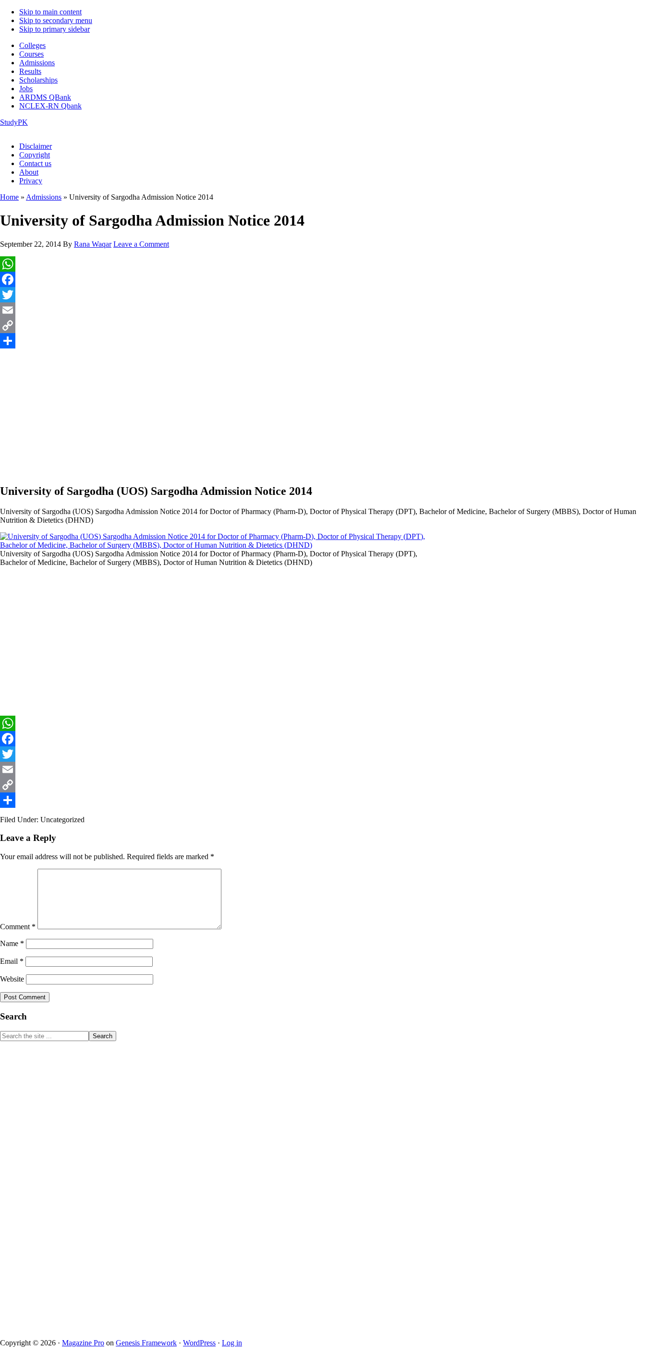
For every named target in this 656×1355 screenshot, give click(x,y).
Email (12, 961)
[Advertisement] (328, 413)
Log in (232, 1343)
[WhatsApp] (328, 264)
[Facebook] (328, 279)
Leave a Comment (141, 244)
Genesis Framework (146, 1343)
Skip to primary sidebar (54, 29)
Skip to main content (50, 12)
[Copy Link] (328, 325)
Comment (18, 927)
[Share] (328, 340)
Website (12, 979)
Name (12, 943)
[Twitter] (328, 294)
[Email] (328, 310)
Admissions (43, 197)
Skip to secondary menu (55, 20)
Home (9, 197)
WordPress (199, 1343)
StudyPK (14, 122)
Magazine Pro (83, 1343)
